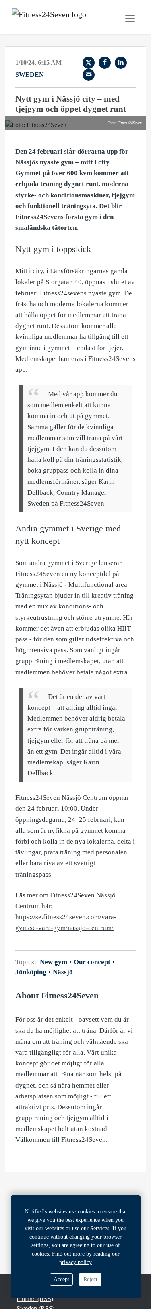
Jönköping (31, 972)
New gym (54, 962)
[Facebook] (105, 63)
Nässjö (62, 972)
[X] (89, 63)
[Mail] (89, 75)
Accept (61, 1279)
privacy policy (75, 1262)
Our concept (92, 962)
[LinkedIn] (121, 63)
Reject (90, 1279)
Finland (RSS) (35, 1298)
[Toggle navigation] (130, 18)
